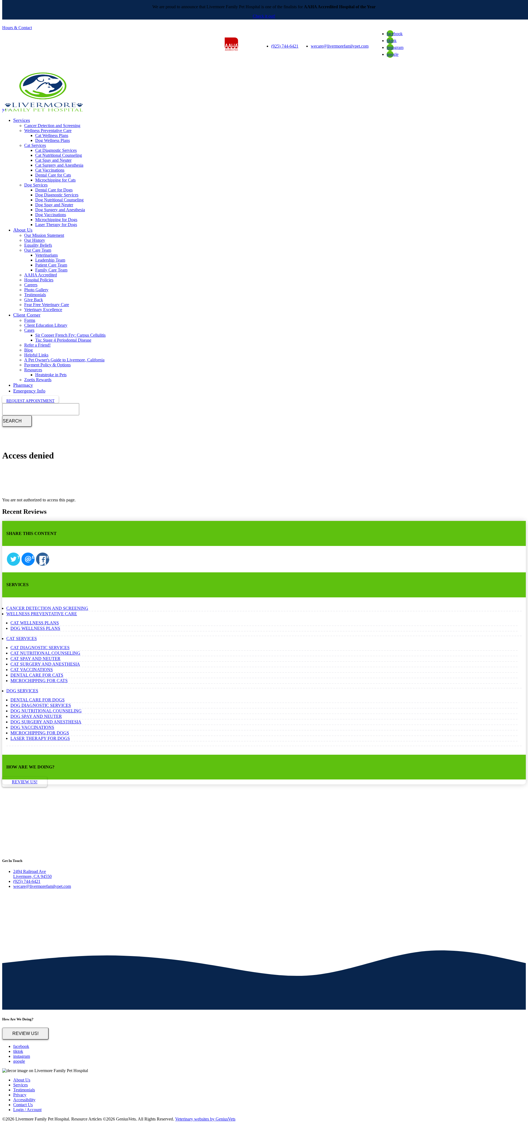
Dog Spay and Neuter (54, 204)
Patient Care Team (51, 265)
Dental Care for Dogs (54, 190)
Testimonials (35, 294)
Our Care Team (37, 250)
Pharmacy (23, 385)
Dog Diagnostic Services (56, 195)
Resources (33, 369)
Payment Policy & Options (47, 364)
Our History (34, 240)
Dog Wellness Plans (52, 140)
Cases (29, 330)
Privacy (19, 1094)
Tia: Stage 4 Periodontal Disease (63, 340)
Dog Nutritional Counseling (59, 199)
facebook (395, 33)
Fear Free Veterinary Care (46, 304)
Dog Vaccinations (50, 214)
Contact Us (23, 1104)
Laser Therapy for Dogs (56, 224)
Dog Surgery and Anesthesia (60, 209)
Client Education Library (45, 325)
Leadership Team (50, 260)
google (392, 54)
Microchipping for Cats (55, 180)
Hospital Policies (38, 280)
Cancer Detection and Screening (52, 125)
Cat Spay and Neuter (53, 160)
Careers (30, 284)
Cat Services (35, 145)
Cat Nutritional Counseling (58, 155)
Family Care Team (51, 270)
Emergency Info (29, 391)
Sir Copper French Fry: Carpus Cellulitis (70, 335)
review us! (24, 781)
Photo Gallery (36, 289)
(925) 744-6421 (284, 46)
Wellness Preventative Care (48, 130)
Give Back (33, 299)
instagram (395, 47)
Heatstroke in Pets (51, 374)
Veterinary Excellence (43, 309)
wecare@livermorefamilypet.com (340, 46)
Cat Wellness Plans (51, 135)
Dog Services (36, 185)
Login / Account (27, 1109)
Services (21, 120)
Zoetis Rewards (37, 379)
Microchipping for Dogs (56, 219)
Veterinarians (46, 255)
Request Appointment (30, 401)
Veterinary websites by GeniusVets (205, 1119)
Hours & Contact (17, 27)
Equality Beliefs (38, 245)
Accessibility (24, 1099)
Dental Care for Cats (53, 175)
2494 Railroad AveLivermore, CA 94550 (32, 874)
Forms (29, 320)
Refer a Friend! (37, 345)
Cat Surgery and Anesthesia (59, 165)
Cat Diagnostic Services (56, 150)
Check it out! (264, 16)
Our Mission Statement (44, 235)
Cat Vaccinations (49, 170)
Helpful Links (36, 355)
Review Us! (25, 1033)
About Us (22, 230)
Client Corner (26, 315)
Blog (28, 350)
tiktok (392, 40)
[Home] (43, 112)
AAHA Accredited (40, 275)
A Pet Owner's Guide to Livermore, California (64, 360)
